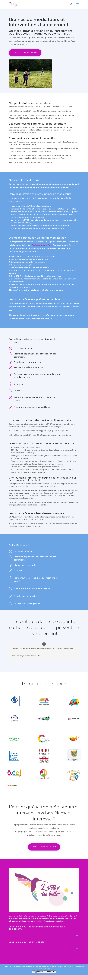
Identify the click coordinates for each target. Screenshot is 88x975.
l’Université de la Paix (41, 245)
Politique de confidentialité (46, 972)
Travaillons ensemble (25, 53)
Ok (34, 972)
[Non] (85, 969)
